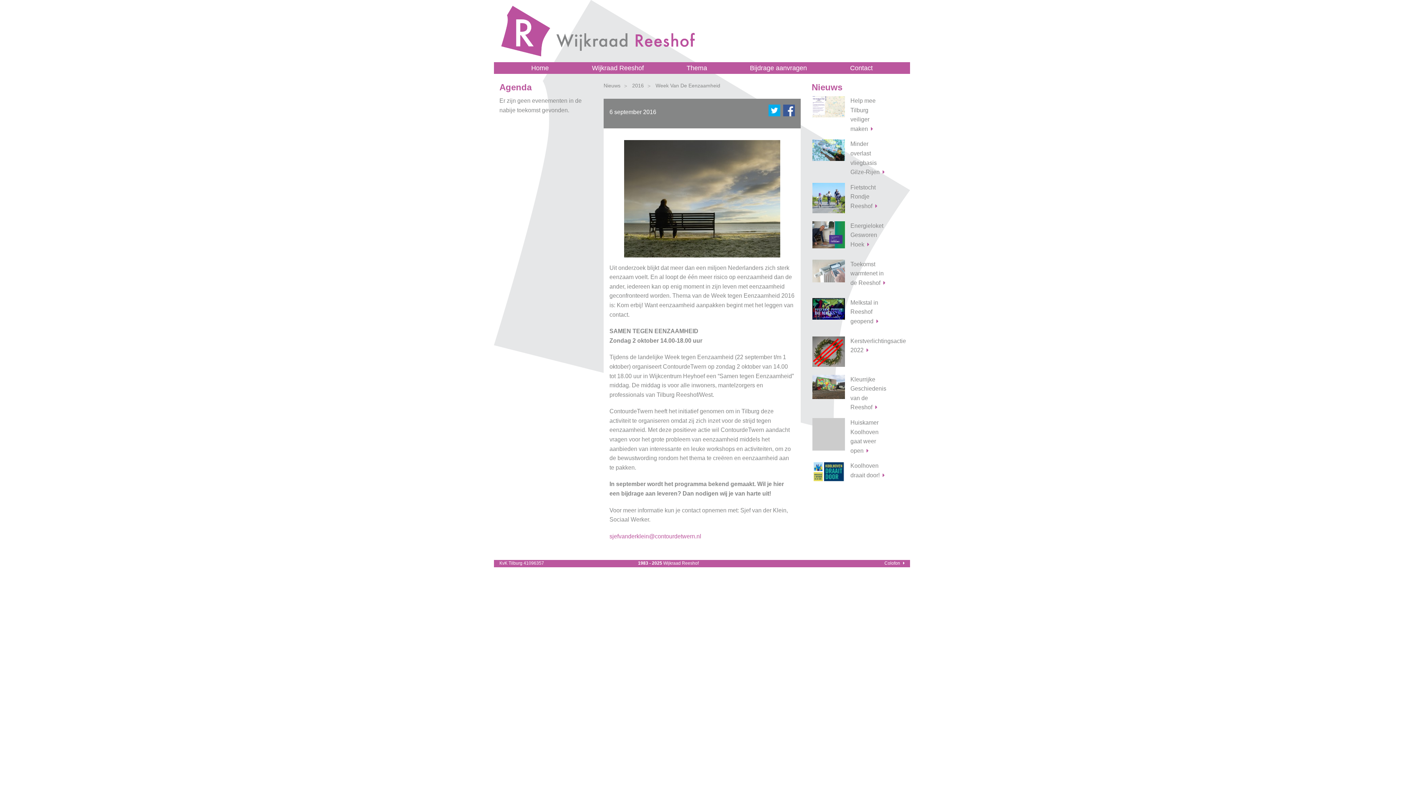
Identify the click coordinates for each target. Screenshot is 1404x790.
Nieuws (612, 86)
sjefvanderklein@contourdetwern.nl (655, 536)
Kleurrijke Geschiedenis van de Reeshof (868, 393)
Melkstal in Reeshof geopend (864, 312)
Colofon (892, 563)
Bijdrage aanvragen (778, 68)
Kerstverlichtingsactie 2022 (872, 346)
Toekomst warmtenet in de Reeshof (867, 273)
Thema (697, 68)
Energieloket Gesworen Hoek (866, 235)
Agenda (515, 87)
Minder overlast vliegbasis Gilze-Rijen (865, 158)
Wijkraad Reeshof (618, 68)
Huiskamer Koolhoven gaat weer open (864, 437)
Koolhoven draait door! (865, 470)
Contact (861, 68)
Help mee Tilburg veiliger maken (863, 115)
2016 (638, 86)
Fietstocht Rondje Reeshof (863, 196)
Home (540, 68)
